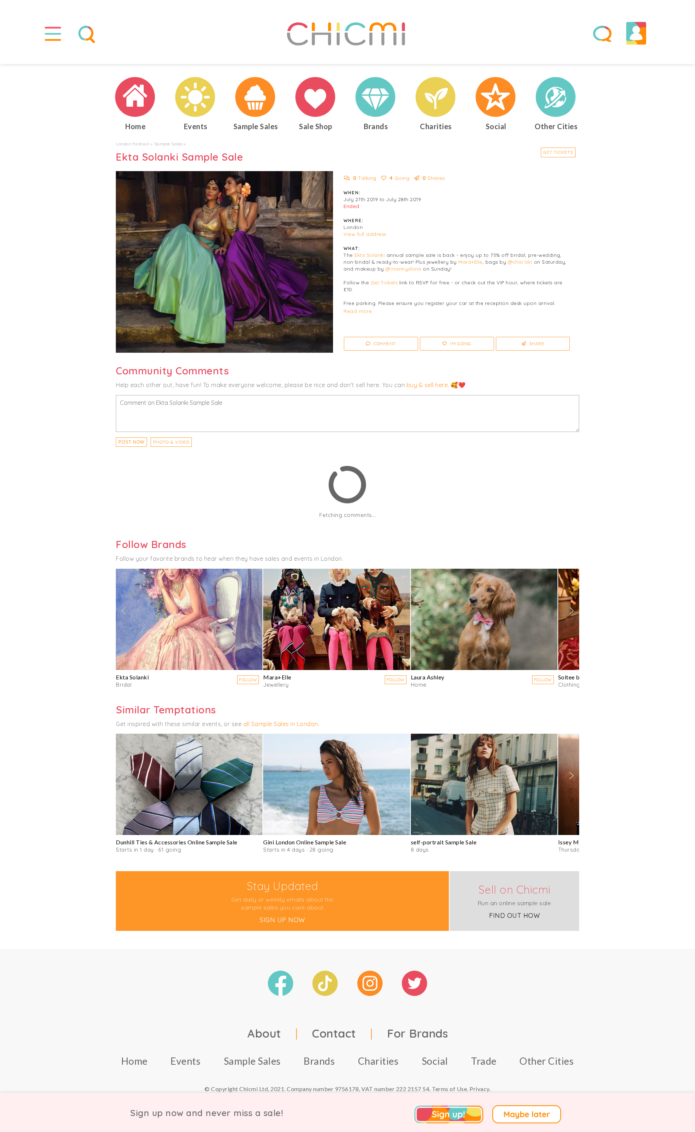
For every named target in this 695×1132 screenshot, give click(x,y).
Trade (484, 1061)
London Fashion (132, 144)
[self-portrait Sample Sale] (484, 784)
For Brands (417, 1033)
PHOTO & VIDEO (171, 442)
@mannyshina (403, 269)
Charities (378, 1061)
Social (435, 1061)
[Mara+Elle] (336, 619)
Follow (248, 679)
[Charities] (435, 97)
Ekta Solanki (369, 255)
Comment (384, 343)
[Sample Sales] (255, 97)
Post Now (131, 442)
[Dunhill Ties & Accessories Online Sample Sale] (189, 784)
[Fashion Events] (195, 97)
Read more (358, 311)
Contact (334, 1033)
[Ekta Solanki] (189, 619)
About (264, 1033)
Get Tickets (558, 152)
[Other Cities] (556, 97)
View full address (365, 234)
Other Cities (546, 1061)
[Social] (495, 97)
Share (536, 343)
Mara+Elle (470, 262)
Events (185, 1061)
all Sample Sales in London (280, 724)
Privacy (479, 1088)
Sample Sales (168, 144)
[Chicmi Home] (135, 97)
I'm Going (460, 343)
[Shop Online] (315, 97)
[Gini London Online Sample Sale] (336, 784)
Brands (319, 1061)
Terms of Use (449, 1088)
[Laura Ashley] (484, 619)
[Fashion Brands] (375, 97)
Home (134, 1061)
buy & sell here (427, 385)
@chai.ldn (520, 262)
